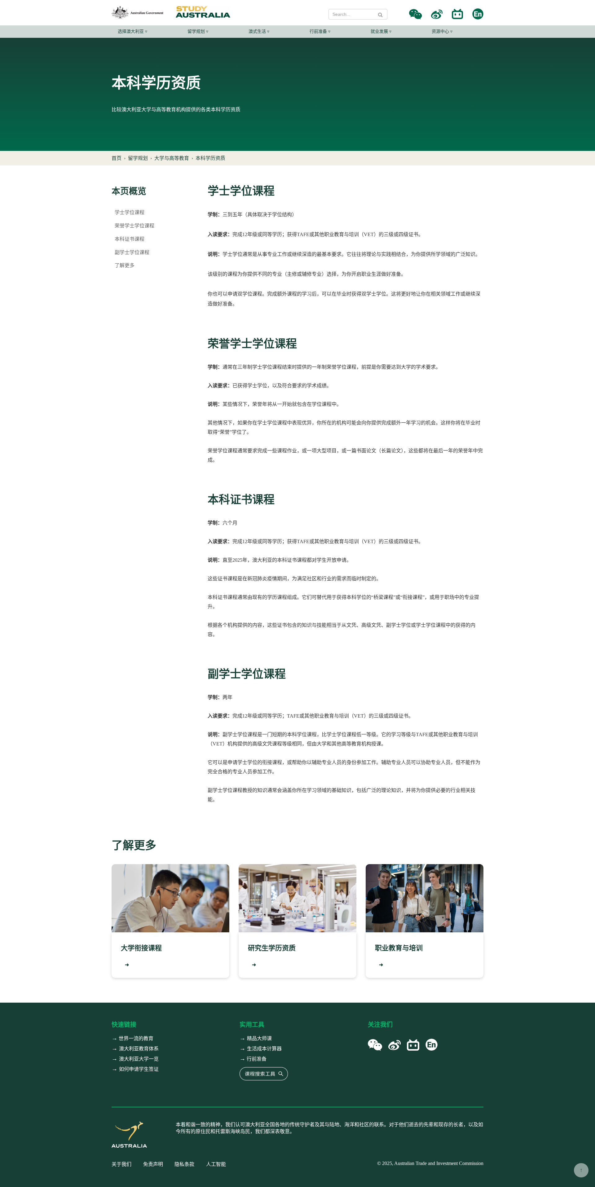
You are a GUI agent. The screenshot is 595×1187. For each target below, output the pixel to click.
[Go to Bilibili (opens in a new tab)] (457, 14)
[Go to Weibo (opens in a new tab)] (437, 14)
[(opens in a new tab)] (264, 1073)
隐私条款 (184, 1164)
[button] (415, 14)
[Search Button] (380, 14)
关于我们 (121, 1164)
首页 (116, 158)
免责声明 (153, 1164)
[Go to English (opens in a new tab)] (477, 14)
